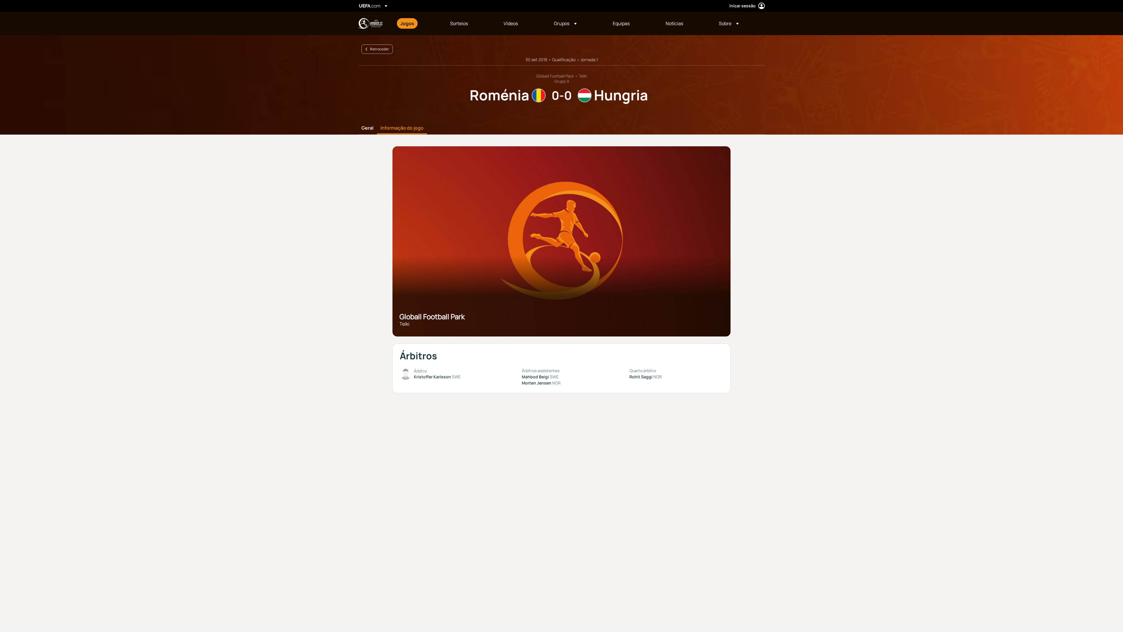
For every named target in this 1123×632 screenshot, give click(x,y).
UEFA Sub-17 (370, 23)
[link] (407, 23)
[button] (565, 23)
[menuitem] (418, 23)
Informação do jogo (401, 128)
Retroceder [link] (379, 49)
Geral (367, 128)
